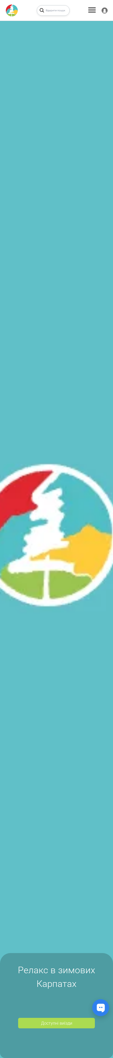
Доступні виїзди (56, 1023)
